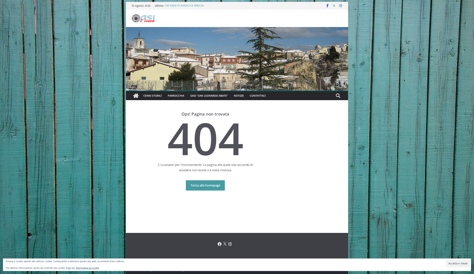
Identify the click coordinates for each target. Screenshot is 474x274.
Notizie (239, 95)
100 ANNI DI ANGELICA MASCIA (184, 5)
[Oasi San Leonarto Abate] (237, 30)
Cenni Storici (152, 95)
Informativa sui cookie (87, 268)
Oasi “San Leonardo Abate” (209, 95)
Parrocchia (176, 95)
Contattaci (258, 95)
